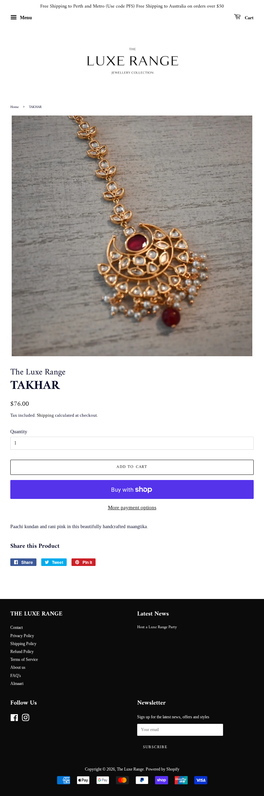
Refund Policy (22, 651)
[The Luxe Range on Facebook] (14, 719)
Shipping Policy (23, 643)
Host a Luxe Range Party (157, 627)
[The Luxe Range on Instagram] (25, 719)
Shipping (45, 415)
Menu (25, 17)
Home (14, 107)
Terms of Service (24, 659)
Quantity (18, 431)
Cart (248, 17)
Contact (16, 627)
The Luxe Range (130, 769)
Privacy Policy (22, 635)
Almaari (16, 683)
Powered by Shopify (162, 769)
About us (17, 667)
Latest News (153, 614)
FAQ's (15, 675)
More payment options (132, 507)
